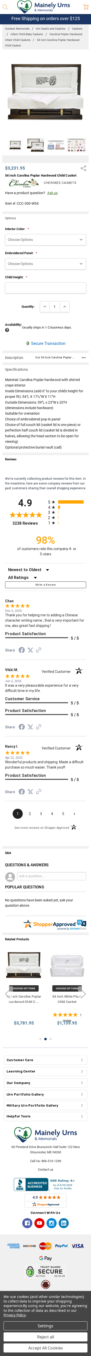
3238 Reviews (29, 523)
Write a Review (45, 584)
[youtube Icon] (39, 1223)
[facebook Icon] (27, 1223)
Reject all (45, 1337)
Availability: (13, 325)
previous (7, 994)
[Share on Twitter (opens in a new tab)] (30, 650)
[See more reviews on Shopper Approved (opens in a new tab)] (38, 651)
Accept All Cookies (45, 1348)
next (83, 994)
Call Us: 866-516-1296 (45, 1161)
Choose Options (24, 988)
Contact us (45, 1169)
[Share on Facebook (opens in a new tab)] (22, 651)
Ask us (52, 193)
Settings (45, 1326)
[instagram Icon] (52, 1223)
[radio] (67, 502)
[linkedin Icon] (64, 1223)
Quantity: (28, 306)
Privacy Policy (15, 1315)
